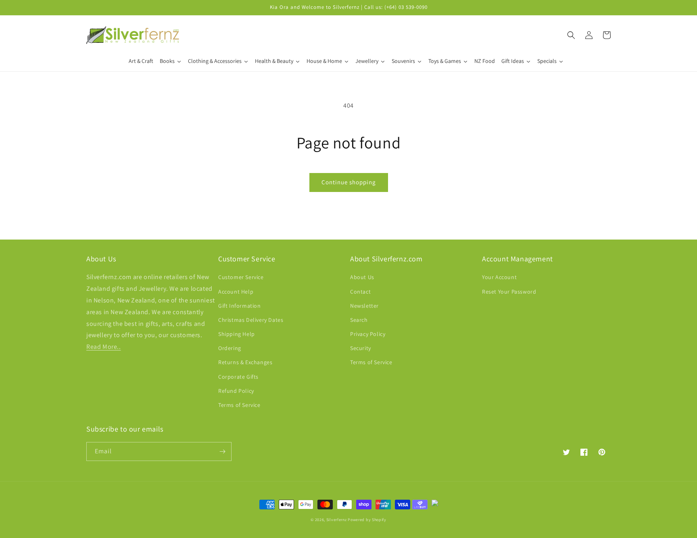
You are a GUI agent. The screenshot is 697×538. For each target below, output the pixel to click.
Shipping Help (236, 334)
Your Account (499, 277)
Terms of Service (239, 405)
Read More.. (103, 346)
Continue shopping (348, 182)
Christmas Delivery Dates (250, 319)
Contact (360, 291)
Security (360, 348)
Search (359, 319)
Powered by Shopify (367, 519)
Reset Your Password (509, 291)
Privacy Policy (367, 334)
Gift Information (239, 305)
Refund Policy (236, 390)
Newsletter (364, 305)
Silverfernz (336, 519)
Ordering (229, 348)
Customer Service (241, 277)
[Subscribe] (222, 451)
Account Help (235, 291)
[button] (571, 35)
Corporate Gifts (238, 376)
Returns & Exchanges (245, 362)
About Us (362, 277)
